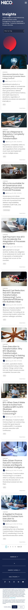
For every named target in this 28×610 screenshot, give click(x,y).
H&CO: (7, 81)
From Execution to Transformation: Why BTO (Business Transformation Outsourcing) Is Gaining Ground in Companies (14, 352)
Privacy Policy (12, 597)
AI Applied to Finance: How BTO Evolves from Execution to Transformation (13, 517)
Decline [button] (21, 607)
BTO (4, 104)
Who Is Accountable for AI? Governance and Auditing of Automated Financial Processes (13, 186)
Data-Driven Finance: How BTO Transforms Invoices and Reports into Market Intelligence (13, 464)
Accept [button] (14, 607)
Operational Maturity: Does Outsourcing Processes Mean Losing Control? (13, 76)
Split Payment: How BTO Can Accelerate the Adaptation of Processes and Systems (14, 240)
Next (18, 547)
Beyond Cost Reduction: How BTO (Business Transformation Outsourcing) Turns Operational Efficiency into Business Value (14, 296)
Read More (22, 108)
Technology (6, 210)
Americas (13, 557)
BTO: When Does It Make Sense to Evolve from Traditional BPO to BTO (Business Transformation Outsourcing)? (14, 408)
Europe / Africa (13, 570)
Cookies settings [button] (7, 607)
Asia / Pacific (13, 577)
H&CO (7, 141)
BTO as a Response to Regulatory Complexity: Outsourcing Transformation (13, 135)
